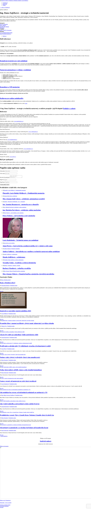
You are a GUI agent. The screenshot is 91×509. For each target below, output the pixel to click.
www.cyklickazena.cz (33, 131)
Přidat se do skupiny (4, 446)
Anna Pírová (4, 348)
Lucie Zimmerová (5, 383)
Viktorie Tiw (4, 326)
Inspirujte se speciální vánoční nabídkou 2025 (15, 311)
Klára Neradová (4, 360)
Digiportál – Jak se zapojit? (5, 502)
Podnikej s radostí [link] (69, 108)
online (1, 30)
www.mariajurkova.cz (18, 121)
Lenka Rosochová (5, 337)
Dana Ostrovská (4, 372)
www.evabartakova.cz (28, 148)
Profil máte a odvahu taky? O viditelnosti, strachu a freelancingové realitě (25, 346)
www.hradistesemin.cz (12, 139)
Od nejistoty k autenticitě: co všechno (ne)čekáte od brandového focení (24, 427)
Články (4, 5)
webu (26, 103)
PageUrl (1, 179)
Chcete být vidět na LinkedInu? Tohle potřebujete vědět (19, 335)
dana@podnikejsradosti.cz (5, 33)
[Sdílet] (86, 1)
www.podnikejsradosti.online (6, 32)
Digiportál (5, 4)
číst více (1, 291)
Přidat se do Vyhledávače (5, 500)
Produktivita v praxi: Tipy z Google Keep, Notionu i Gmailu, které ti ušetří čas (27, 415)
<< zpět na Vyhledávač (5, 7)
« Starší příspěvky (4, 436)
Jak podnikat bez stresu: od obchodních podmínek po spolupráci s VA (23, 392)
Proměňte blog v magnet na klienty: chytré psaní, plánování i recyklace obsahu (27, 323)
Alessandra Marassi (5, 285)
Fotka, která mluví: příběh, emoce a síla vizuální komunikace (21, 370)
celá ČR (5, 30)
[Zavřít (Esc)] (89, 1)
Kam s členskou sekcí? (7, 283)
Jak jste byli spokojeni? (5, 177)
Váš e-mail (2, 173)
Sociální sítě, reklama (4, 26)
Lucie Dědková (4, 313)
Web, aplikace (3, 25)
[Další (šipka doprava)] (88, 254)
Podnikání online (13, 285)
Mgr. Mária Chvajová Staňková (8, 395)
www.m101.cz (13, 156)
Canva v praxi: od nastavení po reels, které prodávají (18, 381)
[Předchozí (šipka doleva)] (2, 254)
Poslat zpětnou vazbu (5, 184)
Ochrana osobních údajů (5, 504)
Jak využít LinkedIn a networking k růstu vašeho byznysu (19, 404)
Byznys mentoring (4, 24)
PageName (2, 182)
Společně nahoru (45, 441)
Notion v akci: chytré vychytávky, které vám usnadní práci (20, 357)
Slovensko (9, 30)
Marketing (2, 27)
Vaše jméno (2, 171)
